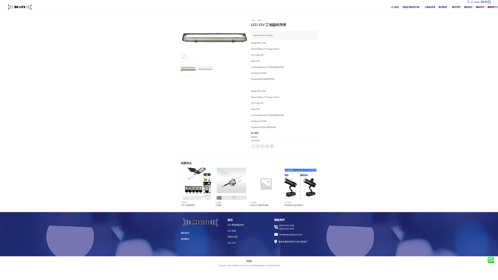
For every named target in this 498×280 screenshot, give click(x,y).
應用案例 (442, 7)
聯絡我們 (480, 7)
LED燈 (259, 20)
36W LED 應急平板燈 (259, 205)
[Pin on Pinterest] (267, 146)
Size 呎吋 (255, 133)
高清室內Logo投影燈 (294, 205)
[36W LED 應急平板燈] (266, 184)
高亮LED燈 (233, 236)
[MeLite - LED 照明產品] (20, 7)
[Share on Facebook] (253, 146)
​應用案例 (185, 239)
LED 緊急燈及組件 (236, 224)
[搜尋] (468, 2)
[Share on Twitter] (258, 146)
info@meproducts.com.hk (290, 234)
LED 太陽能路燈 (188, 205)
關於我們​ (185, 233)
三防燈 (218, 205)
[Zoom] (184, 56)
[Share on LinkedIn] (272, 146)
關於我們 (456, 7)
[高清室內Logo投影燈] (301, 184)
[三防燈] (231, 184)
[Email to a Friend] (263, 146)
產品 (230, 219)
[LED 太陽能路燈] (197, 184)
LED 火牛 (232, 243)
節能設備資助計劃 (411, 7)
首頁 (253, 20)
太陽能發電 (430, 7)
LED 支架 (232, 230)
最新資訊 (468, 7)
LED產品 (395, 7)
